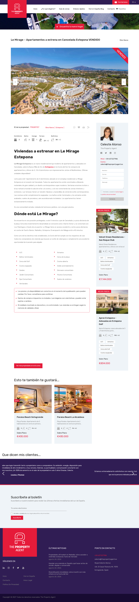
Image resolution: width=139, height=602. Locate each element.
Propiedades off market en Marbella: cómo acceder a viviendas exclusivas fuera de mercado (68, 556)
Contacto (111, 9)
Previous (15, 82)
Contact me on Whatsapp (74, 127)
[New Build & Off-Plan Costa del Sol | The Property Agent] (17, 9)
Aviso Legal (27, 580)
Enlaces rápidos (79, 9)
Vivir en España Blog (96, 9)
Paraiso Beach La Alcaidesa (70, 417)
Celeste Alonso (105, 563)
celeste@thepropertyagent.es (112, 164)
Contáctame (122, 2)
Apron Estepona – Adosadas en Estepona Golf (110, 321)
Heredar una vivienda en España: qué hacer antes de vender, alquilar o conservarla (68, 564)
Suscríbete (17, 518)
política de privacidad (109, 194)
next (89, 401)
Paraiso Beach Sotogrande (30, 417)
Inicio (35, 9)
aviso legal (119, 192)
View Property (32, 407)
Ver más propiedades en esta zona (28, 366)
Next (124, 82)
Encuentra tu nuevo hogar (71, 26)
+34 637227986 (101, 555)
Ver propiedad (112, 228)
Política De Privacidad (11, 584)
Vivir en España (29, 576)
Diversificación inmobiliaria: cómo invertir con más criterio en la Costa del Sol (67, 573)
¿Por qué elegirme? (48, 9)
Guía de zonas (64, 9)
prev (16, 401)
